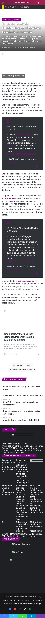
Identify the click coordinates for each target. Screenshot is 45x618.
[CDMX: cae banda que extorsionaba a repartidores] (36, 526)
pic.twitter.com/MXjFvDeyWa (20, 154)
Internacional (7, 19)
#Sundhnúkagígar (24, 134)
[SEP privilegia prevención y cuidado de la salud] (8, 524)
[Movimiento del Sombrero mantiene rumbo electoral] (36, 499)
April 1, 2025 (13, 162)
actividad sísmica (26, 281)
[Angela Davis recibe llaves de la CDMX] (22, 502)
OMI (29, 365)
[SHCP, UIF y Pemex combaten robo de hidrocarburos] (36, 463)
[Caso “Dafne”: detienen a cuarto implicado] (22, 471)
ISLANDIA (18, 365)
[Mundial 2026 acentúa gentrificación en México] (8, 466)
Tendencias (16, 19)
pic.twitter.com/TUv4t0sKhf (20, 261)
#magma (11, 145)
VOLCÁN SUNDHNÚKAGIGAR (23, 370)
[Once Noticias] (22, 2)
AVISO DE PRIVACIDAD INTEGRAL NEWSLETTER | (19, 597)
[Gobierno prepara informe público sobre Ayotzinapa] (8, 490)
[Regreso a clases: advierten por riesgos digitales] (22, 526)
